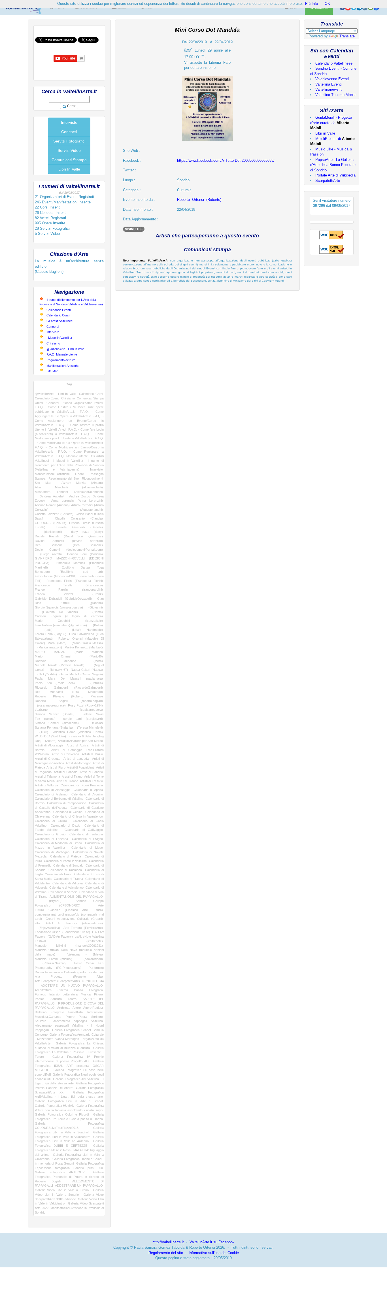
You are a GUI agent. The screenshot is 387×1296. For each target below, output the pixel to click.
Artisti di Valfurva (46, 785)
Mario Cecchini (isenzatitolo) (69, 620)
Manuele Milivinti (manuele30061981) (69, 945)
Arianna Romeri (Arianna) (52, 505)
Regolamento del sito (165, 1253)
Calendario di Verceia (63, 892)
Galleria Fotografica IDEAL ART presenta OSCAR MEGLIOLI (69, 1065)
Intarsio (54, 994)
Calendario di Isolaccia (86, 834)
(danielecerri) (48, 531)
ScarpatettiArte (327, 180)
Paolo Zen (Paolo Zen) (55, 683)
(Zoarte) (49, 740)
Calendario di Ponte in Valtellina (65, 861)
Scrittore (97, 1016)
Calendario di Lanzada (51, 838)
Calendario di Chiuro (51, 821)
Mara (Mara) (57, 643)
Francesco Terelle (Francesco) (69, 585)
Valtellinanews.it (328, 89)
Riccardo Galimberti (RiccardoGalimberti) (69, 687)
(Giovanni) (94, 607)
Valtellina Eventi (328, 84)
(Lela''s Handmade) (82, 629)
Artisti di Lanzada (76, 758)
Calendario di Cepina (68, 812)
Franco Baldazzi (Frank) (69, 594)
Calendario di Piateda (65, 856)
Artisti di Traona (67, 781)
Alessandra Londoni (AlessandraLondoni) (69, 491)
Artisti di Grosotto (47, 758)
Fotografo (57, 1012)
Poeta (83, 1016)
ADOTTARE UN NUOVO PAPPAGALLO (72, 985)
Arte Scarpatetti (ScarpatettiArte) (57, 981)
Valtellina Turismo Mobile (335, 95)
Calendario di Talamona (65, 870)
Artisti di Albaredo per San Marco (80, 740)
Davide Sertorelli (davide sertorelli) (69, 540)
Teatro (72, 999)
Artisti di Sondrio (91, 772)
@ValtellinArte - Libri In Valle (65, 349)
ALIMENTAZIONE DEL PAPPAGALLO (76, 896)
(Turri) (41, 732)
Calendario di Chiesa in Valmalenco (77, 816)
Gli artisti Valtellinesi (59, 321)
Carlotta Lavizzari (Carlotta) (54, 514)
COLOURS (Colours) (50, 523)
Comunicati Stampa (69, 160)
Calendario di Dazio (65, 825)
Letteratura (70, 994)
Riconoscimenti (92, 478)
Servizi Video (69, 150)
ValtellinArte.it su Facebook (212, 1242)
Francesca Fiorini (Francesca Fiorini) (74, 580)
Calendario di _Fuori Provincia (82, 785)
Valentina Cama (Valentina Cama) (78, 732)
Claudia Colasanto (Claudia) (79, 518)
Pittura (98, 994)
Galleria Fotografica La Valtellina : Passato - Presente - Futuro (69, 1052)
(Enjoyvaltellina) (47, 927)
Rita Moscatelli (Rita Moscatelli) (69, 691)
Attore (77, 1007)
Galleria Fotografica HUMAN (54, 1105)
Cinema (63, 990)
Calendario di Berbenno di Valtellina (59, 798)
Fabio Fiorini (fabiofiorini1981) (55, 576)
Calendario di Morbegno (52, 852)
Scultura (56, 999)
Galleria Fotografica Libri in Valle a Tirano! (69, 1101)
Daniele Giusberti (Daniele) (79, 527)
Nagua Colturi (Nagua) (87, 669)
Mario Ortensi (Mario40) (69, 656)
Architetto (63, 1007)
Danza (78, 990)
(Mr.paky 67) (57, 669)
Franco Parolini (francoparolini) (69, 589)
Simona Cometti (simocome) (57, 723)
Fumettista (75, 1012)
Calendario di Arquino (87, 794)
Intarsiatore (95, 1012)
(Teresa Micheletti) (89, 727)
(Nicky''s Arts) (46, 674)
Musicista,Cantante (48, 1016)
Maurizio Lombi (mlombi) (53, 959)
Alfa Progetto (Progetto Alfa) (69, 976)
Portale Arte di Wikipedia (335, 175)
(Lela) (43, 629)
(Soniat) (94, 723)
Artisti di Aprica (78, 745)
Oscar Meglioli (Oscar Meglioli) (81, 674)
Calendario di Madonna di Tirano (58, 843)
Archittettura (43, 990)
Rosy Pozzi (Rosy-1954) (85, 705)
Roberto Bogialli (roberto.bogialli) (69, 701)
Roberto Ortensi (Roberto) (199, 199)
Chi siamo (53, 343)
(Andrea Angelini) (50, 496)
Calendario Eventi (58, 310)
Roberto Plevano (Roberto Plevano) (69, 696)
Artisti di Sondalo (65, 772)
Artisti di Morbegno (78, 763)
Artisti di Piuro (55, 767)
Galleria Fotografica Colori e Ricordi (62, 1114)
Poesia (39, 999)
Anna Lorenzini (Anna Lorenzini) (77, 500)
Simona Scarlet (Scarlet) (55, 714)
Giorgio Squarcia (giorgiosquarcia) (59, 607)
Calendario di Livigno (87, 838)
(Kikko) (96, 625)
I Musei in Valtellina (59, 337)
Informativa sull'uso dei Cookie (214, 1253)
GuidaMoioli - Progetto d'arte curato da (331, 122)
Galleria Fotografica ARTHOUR (60, 1172)
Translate (347, 36)
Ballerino (40, 1012)
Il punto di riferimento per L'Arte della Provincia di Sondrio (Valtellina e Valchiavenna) (69, 465)
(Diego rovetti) (48, 554)
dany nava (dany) (87, 531)
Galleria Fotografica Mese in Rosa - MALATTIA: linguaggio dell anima (69, 1150)
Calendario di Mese (87, 847)
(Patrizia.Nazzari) (51, 963)
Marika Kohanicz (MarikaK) (84, 647)
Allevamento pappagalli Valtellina (78, 1021)
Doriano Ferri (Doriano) (85, 554)
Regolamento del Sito (60, 360)
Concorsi (69, 131)
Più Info (311, 3)
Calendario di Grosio (50, 834)
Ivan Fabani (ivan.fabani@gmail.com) (61, 625)
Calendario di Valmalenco (66, 887)
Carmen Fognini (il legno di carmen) (69, 616)
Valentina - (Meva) (85, 954)
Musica (86, 994)
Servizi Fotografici (69, 141)
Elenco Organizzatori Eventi (83, 403)
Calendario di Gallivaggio (84, 829)
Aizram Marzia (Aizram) (82, 482)
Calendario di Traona (68, 878)
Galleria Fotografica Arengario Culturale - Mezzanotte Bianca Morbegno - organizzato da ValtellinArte (69, 1039)
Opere (79, 474)
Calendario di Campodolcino (66, 803)
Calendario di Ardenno (51, 794)
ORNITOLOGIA (93, 981)
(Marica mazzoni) (48, 647)
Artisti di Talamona (47, 776)
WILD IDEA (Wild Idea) (50, 736)
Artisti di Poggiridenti (80, 767)
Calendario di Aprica (88, 789)
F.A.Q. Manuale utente (61, 354)
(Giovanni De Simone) (56, 612)
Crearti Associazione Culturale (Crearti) (74, 918)
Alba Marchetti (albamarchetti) (69, 487)
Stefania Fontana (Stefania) (54, 727)
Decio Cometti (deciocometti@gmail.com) (69, 549)
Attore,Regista (93, 1007)
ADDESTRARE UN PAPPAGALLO (79, 1185)
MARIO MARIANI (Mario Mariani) (69, 652)
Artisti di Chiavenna (65, 754)
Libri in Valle (325, 133)
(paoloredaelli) (90, 959)
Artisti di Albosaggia (49, 745)
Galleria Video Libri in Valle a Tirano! (62, 1190)
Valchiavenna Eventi (332, 79)
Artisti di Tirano (72, 776)
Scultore (40, 1021)
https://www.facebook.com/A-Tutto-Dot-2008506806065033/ (226, 160)
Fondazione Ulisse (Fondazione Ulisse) (62, 932)
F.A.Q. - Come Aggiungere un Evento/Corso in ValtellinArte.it (69, 420)
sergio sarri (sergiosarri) (83, 718)
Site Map (52, 371)
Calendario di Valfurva (67, 883)
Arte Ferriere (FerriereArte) (83, 927)
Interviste (69, 122)
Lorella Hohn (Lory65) (50, 634)
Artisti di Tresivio (91, 781)
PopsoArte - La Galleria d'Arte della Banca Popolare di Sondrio (333, 165)
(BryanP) (48, 901)
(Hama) (94, 612)
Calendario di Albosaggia (52, 789)
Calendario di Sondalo (68, 865)
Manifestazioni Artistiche (62, 365)
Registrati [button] (320, 8)
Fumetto (40, 994)
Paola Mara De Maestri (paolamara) (69, 678)
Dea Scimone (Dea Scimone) (69, 545)
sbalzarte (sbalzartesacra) (69, 709)
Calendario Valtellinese (333, 63)
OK (327, 3)
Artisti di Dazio (92, 754)
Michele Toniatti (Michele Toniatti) (59, 665)
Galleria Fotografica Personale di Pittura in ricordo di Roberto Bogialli (69, 1177)
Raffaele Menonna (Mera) (69, 661)
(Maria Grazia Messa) (86, 643)
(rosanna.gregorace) (50, 705)
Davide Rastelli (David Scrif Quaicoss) (69, 536)
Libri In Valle (69, 169)
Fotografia (96, 990)
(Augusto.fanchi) (83, 509)
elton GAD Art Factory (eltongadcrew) (69, 923)
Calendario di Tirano (59, 874)
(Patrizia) (92, 683)
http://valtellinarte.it (168, 1242)
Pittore (70, 1016)
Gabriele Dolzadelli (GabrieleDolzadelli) (63, 598)
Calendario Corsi (57, 315)
